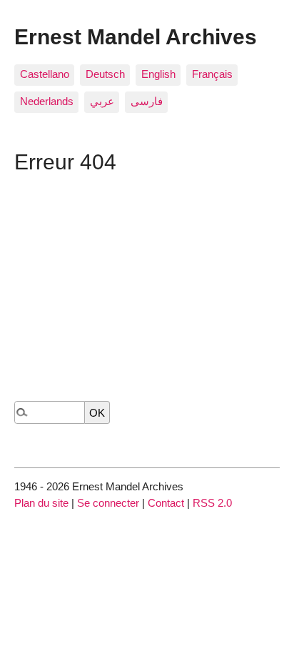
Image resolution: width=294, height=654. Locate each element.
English (158, 74)
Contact (166, 503)
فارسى (147, 101)
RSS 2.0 (212, 503)
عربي (102, 101)
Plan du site (41, 503)
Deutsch (105, 74)
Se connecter (108, 503)
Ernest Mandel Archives (135, 36)
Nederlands (47, 101)
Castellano (44, 74)
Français (212, 74)
